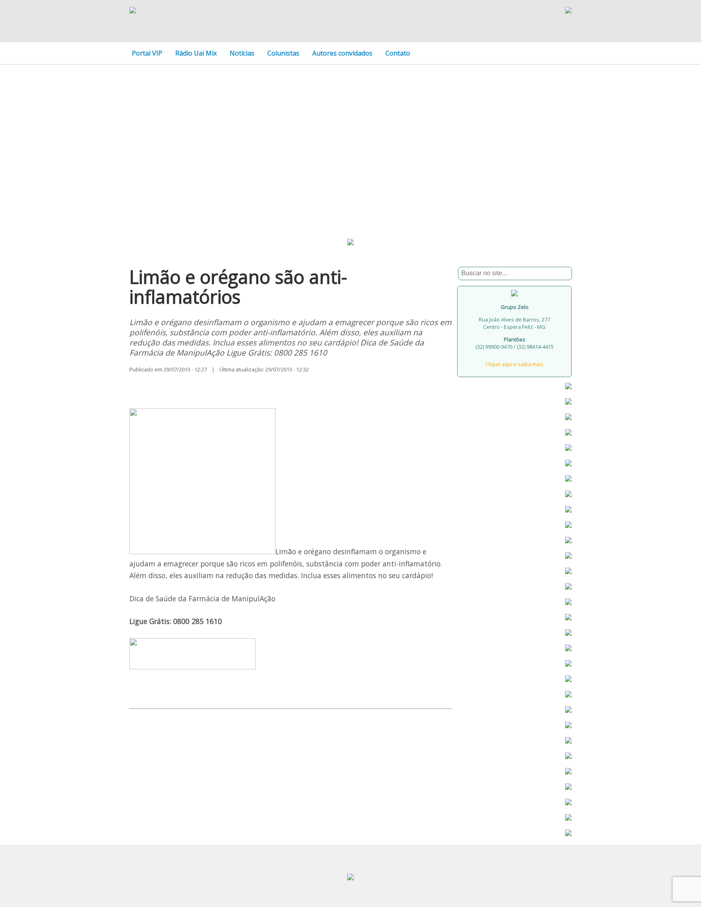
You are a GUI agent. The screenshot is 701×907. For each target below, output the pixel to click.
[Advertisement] (350, 138)
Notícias (242, 53)
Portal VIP (147, 53)
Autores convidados (342, 53)
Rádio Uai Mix (196, 53)
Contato (397, 53)
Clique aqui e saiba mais (514, 364)
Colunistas (283, 53)
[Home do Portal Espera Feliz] (132, 10)
